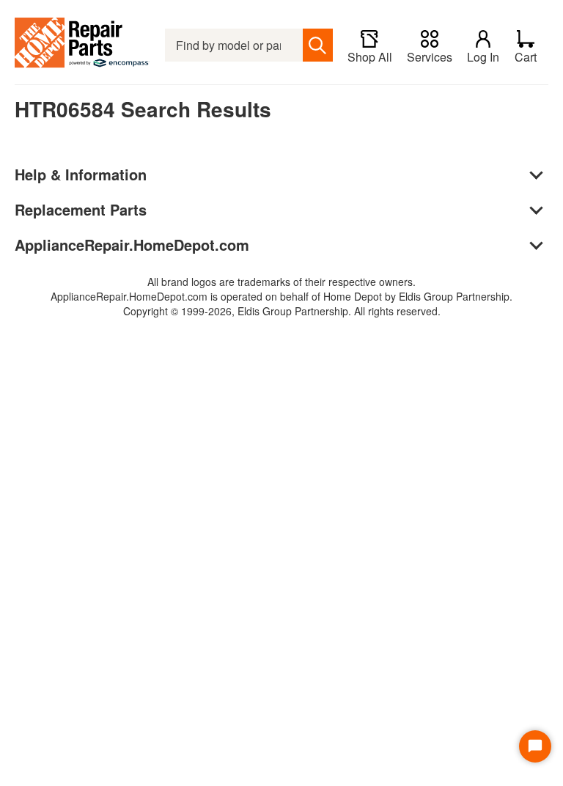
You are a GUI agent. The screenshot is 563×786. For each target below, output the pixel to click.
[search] (318, 45)
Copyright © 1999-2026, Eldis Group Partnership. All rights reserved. (282, 311)
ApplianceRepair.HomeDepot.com (132, 244)
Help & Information (81, 174)
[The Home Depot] (82, 45)
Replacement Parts (81, 209)
